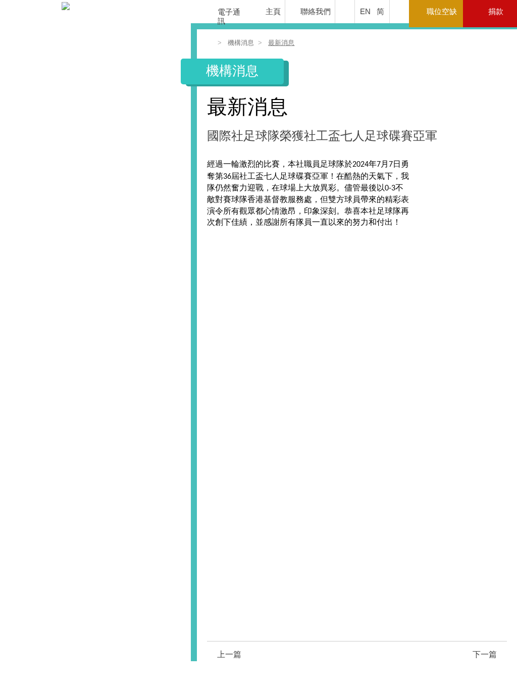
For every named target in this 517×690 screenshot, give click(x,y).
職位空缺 (442, 11)
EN (365, 11)
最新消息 (281, 42)
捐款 (495, 11)
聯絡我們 (315, 11)
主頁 (273, 11)
